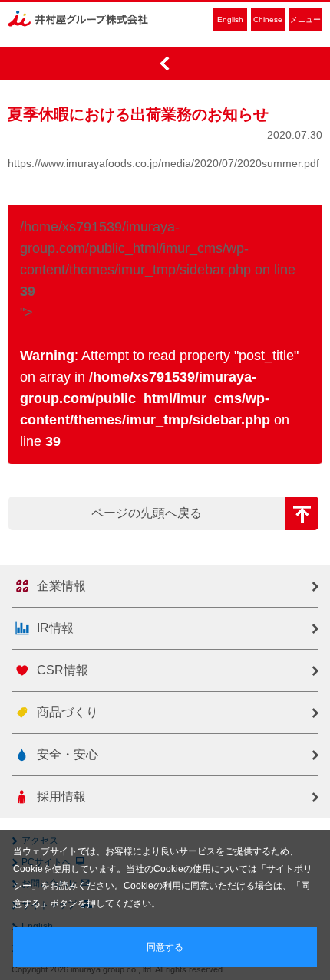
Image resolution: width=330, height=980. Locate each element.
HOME (165, 63)
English (230, 19)
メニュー (305, 19)
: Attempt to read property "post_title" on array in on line (159, 398)
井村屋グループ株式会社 (78, 19)
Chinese (267, 19)
